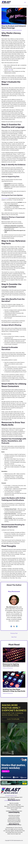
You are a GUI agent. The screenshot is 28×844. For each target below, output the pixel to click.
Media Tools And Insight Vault (14, 804)
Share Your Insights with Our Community (14, 829)
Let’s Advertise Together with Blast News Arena (14, 830)
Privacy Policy (14, 809)
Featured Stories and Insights (14, 820)
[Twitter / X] (14, 626)
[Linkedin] (16, 626)
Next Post (13, 637)
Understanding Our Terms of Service (14, 827)
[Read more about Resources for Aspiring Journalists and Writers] (14, 654)
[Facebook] (11, 626)
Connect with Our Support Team (14, 807)
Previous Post (13, 633)
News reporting (4, 198)
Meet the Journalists (14, 803)
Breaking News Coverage (14, 818)
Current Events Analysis (14, 817)
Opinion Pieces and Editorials (14, 821)
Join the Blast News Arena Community (14, 832)
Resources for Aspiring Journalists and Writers (11, 665)
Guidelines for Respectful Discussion (14, 811)
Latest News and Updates (14, 815)
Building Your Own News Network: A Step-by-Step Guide (14, 690)
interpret (10, 69)
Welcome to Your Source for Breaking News (14, 806)
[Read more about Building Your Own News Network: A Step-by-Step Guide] (14, 679)
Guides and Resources (6, 30)
